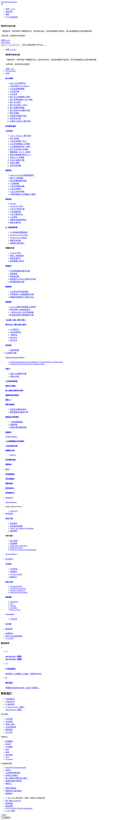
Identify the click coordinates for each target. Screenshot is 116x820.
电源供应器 (14, 350)
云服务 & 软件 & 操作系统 (20, 121)
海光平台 (13, 338)
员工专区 (8, 624)
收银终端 (13, 425)
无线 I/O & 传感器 (17, 157)
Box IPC (13, 204)
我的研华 (9, 12)
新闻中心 (13, 577)
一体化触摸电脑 (16, 422)
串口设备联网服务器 (18, 181)
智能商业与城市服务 (12, 417)
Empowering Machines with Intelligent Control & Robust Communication (36, 362)
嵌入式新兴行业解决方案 (20, 110)
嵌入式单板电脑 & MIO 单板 (21, 100)
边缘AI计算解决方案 (18, 374)
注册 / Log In (10, 50)
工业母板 (13, 217)
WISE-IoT (14, 511)
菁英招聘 (8, 597)
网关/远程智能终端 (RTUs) (20, 155)
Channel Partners (11, 502)
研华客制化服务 (10, 126)
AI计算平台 (14, 330)
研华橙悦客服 (9, 474)
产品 (7, 73)
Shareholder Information (18, 592)
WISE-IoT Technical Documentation (23, 550)
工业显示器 (14, 91)
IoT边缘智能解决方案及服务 (14, 441)
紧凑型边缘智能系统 (18, 220)
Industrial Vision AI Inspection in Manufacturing (27, 364)
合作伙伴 (9, 498)
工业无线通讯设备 (17, 186)
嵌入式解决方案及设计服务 (14, 390)
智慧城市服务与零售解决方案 (22, 315)
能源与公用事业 (10, 386)
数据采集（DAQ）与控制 (20, 152)
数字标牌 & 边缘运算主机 (20, 310)
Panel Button (5, 42)
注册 (7, 9)
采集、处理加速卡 (17, 256)
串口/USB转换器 (16, 178)
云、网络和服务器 (11, 227)
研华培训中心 (9, 488)
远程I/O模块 (15, 163)
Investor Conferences (17, 590)
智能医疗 (8, 266)
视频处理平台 (15, 258)
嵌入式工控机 (15, 102)
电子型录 (9, 755)
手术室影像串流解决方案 (20, 271)
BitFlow (13, 455)
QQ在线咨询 (13, 17)
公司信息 (13, 569)
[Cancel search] (46, 45)
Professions (14, 602)
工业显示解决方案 (11, 446)
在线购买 (9, 633)
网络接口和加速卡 (17, 243)
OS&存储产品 (15, 332)
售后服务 (13, 523)
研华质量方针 (9, 493)
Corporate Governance (18, 588)
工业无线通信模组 (17, 89)
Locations (13, 608)
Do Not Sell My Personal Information (18, 808)
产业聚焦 (9, 747)
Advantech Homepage (9, 2)
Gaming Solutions (11, 436)
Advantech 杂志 (16, 574)
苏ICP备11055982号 (13, 801)
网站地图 (9, 803)
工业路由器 (14, 183)
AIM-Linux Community (18, 546)
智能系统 (8, 199)
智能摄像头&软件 (17, 261)
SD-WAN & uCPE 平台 (19, 235)
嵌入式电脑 (9, 78)
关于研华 (9, 559)
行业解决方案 (10, 353)
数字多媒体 (14, 113)
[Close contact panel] (1, 648)
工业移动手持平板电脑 (19, 292)
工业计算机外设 (16, 214)
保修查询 (13, 531)
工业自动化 (9, 131)
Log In (12, 9)
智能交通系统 (15, 222)
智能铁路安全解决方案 (19, 412)
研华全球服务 (9, 479)
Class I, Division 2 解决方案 (20, 136)
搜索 (7, 14)
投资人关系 (9, 582)
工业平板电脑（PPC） (19, 141)
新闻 (7, 752)
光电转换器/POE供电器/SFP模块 (23, 194)
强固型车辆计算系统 (12, 395)
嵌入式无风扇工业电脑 (19, 149)
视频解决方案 (9, 450)
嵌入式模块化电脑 (17, 108)
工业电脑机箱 (15, 212)
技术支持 (9, 514)
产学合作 (13, 619)
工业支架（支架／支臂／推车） (15, 320)
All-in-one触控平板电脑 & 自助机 (23, 307)
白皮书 (8, 744)
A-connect (9, 759)
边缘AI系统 (14, 376)
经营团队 (13, 572)
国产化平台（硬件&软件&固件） (16, 324)
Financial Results (16, 586)
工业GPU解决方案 (17, 209)
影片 (7, 750)
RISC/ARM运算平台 (18, 83)
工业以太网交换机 (17, 192)
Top (4, 815)
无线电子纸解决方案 (18, 116)
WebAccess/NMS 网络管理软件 (22, 175)
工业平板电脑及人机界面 (20, 144)
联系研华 (9, 629)
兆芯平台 (13, 340)
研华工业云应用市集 (13, 636)
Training (13, 606)
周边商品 (8, 345)
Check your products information (22, 528)
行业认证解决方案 (17, 160)
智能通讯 (8, 170)
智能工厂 (8, 400)
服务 (7, 469)
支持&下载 (9, 518)
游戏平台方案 (15, 118)
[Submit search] (44, 45)
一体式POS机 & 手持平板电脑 (22, 312)
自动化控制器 (15, 166)
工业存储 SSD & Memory (19, 86)
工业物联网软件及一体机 (20, 147)
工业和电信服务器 (11, 381)
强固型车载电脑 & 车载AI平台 (22, 297)
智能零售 (8, 302)
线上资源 (13, 541)
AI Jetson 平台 (15, 253)
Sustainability (9, 614)
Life (11, 604)
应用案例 (9, 741)
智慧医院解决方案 (17, 282)
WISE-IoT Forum (16, 548)
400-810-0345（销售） (16, 707)
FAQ (7, 757)
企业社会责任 (10, 727)
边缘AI (7, 369)
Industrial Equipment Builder (14, 357)
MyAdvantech (10, 71)
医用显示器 (14, 276)
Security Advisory (11, 554)
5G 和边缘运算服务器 (18, 232)
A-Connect (9, 638)
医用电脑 (13, 274)
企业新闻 (9, 722)
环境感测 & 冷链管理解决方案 (22, 294)
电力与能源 (14, 138)
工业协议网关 (15, 189)
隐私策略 (9, 806)
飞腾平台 (13, 335)
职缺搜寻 (9, 730)
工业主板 (13, 94)
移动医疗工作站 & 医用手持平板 (23, 279)
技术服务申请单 (16, 526)
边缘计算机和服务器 (18, 427)
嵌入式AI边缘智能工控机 (20, 97)
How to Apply (15, 610)
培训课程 (13, 543)
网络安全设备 (15, 240)
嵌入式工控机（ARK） (19, 105)
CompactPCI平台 (16, 206)
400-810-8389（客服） (14, 710)
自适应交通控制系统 (18, 409)
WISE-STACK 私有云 (18, 238)
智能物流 (8, 287)
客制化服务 (9, 483)
